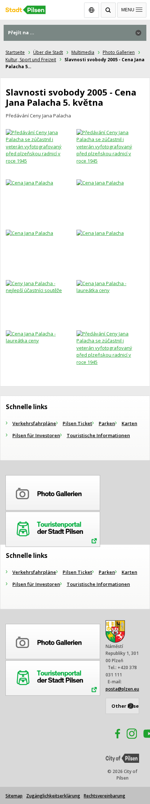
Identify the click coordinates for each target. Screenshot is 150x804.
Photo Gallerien (119, 52)
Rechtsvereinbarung (104, 796)
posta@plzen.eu (122, 689)
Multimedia (82, 52)
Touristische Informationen (98, 435)
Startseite (15, 52)
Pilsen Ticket (77, 423)
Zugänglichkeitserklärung (53, 796)
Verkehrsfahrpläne (34, 423)
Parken (107, 423)
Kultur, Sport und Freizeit (30, 60)
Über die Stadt (48, 52)
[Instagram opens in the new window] (132, 735)
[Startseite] (75, 8)
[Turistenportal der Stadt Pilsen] (52, 528)
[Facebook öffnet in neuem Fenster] (114, 735)
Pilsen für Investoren (36, 435)
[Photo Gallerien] (52, 491)
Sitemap (14, 796)
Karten (129, 423)
